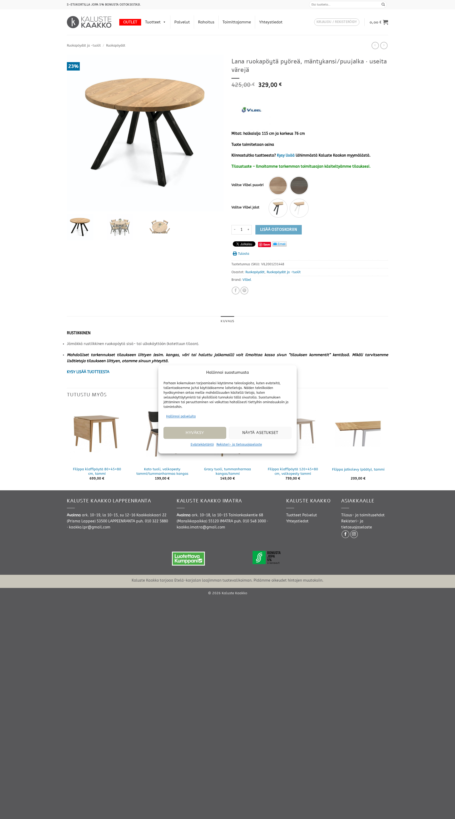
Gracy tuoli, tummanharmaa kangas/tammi (227, 471)
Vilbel (247, 280)
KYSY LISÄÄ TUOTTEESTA (88, 372)
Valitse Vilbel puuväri (247, 185)
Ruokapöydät (115, 45)
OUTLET (130, 22)
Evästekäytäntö (202, 444)
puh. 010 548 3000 (250, 521)
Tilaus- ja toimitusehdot (363, 515)
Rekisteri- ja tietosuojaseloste (239, 444)
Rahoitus (206, 22)
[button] (336, 22)
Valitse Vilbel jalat (245, 207)
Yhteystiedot (271, 22)
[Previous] (67, 446)
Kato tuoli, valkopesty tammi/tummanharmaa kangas (162, 471)
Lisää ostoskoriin (278, 229)
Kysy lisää (286, 155)
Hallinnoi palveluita (181, 416)
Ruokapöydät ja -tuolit (84, 45)
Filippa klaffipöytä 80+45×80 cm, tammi (97, 471)
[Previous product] (384, 45)
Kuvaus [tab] (227, 321)
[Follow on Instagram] (354, 534)
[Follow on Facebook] (345, 534)
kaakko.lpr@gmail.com (89, 527)
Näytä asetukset (260, 433)
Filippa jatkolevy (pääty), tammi (358, 469)
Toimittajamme (236, 22)
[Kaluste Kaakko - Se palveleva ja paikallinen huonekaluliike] (89, 22)
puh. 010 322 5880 (152, 521)
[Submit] (383, 4)
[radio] (278, 185)
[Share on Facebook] (236, 290)
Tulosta (243, 254)
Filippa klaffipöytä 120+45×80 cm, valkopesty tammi (293, 471)
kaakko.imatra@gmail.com (201, 527)
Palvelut (182, 22)
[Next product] (375, 45)
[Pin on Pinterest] (244, 290)
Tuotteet (153, 22)
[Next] (388, 446)
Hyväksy (195, 433)
